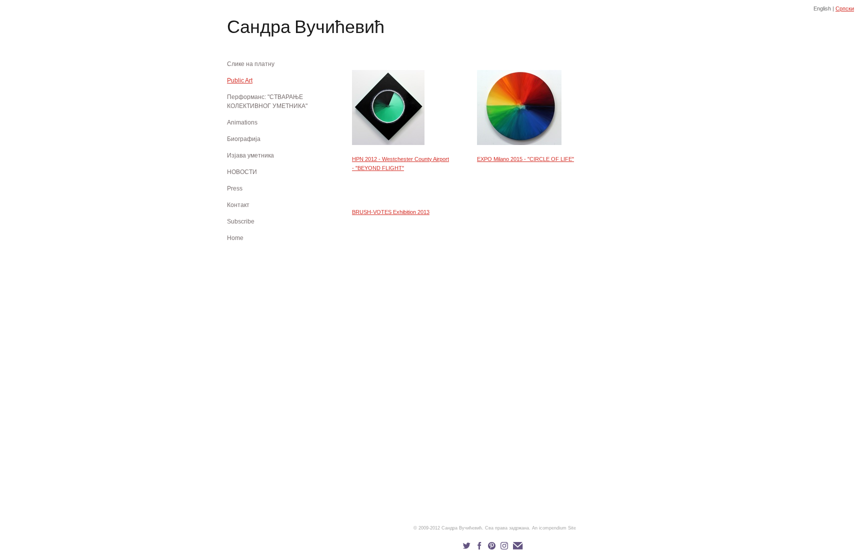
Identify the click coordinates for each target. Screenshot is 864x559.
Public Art (239, 80)
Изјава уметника (250, 155)
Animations (242, 122)
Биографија (243, 139)
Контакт (238, 205)
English (822, 9)
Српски (845, 9)
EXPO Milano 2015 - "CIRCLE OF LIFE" (525, 159)
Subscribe (240, 221)
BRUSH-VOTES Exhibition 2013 (391, 212)
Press (234, 188)
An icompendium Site (554, 528)
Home (235, 238)
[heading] (252, 29)
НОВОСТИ (242, 172)
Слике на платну (250, 64)
